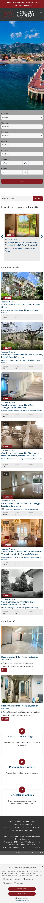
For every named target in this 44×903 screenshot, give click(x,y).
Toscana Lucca (11, 239)
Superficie (5, 159)
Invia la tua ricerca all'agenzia (22, 736)
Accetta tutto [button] (22, 889)
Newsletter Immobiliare (22, 794)
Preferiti (29, 5)
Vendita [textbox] (5, 117)
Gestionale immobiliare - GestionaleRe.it (29, 853)
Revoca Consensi (22, 839)
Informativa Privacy (17, 836)
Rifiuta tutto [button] (22, 894)
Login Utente (17, 5)
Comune (4, 132)
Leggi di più (38, 875)
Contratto (4, 114)
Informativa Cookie (32, 836)
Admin (6, 836)
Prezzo (4, 169)
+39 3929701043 (34, 2)
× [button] (42, 866)
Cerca (22, 181)
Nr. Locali (4, 150)
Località (4, 141)
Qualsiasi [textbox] (5, 154)
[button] (22, 898)
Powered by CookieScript (22, 901)
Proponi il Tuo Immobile (22, 766)
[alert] (22, 883)
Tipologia (4, 123)
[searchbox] (22, 127)
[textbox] (22, 135)
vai (38, 199)
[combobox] (22, 117)
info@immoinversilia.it (16, 2)
